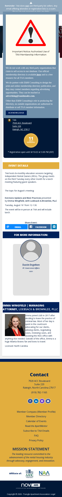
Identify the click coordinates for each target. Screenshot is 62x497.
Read (36, 426)
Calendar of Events (36, 421)
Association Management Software (31, 488)
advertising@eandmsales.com (20, 96)
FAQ (36, 435)
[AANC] (30, 473)
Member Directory (36, 416)
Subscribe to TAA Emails (36, 430)
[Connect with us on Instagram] (42, 401)
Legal (53, 494)
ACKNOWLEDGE (16, 113)
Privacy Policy (36, 440)
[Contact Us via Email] (48, 401)
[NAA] (45, 473)
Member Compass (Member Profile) (36, 411)
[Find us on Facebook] (30, 401)
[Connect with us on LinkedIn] (36, 401)
